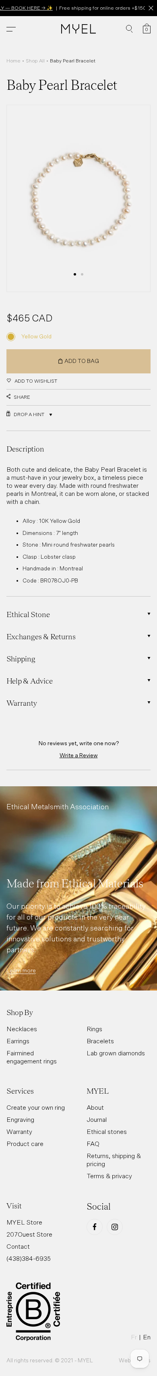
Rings (94, 1028)
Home (13, 61)
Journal (97, 1119)
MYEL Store (24, 1222)
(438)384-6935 (28, 1258)
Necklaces (21, 1028)
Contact (18, 1246)
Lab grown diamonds (116, 1053)
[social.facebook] (95, 1227)
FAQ (93, 1143)
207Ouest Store (29, 1234)
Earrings (17, 1040)
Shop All (35, 61)
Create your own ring (35, 1107)
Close (151, 8)
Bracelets (100, 1040)
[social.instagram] (115, 1227)
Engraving (20, 1119)
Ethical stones (107, 1131)
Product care (24, 1143)
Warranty (19, 1131)
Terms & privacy (109, 1175)
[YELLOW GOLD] (10, 336)
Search (129, 29)
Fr (134, 1337)
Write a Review (79, 755)
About (95, 1107)
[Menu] (11, 29)
